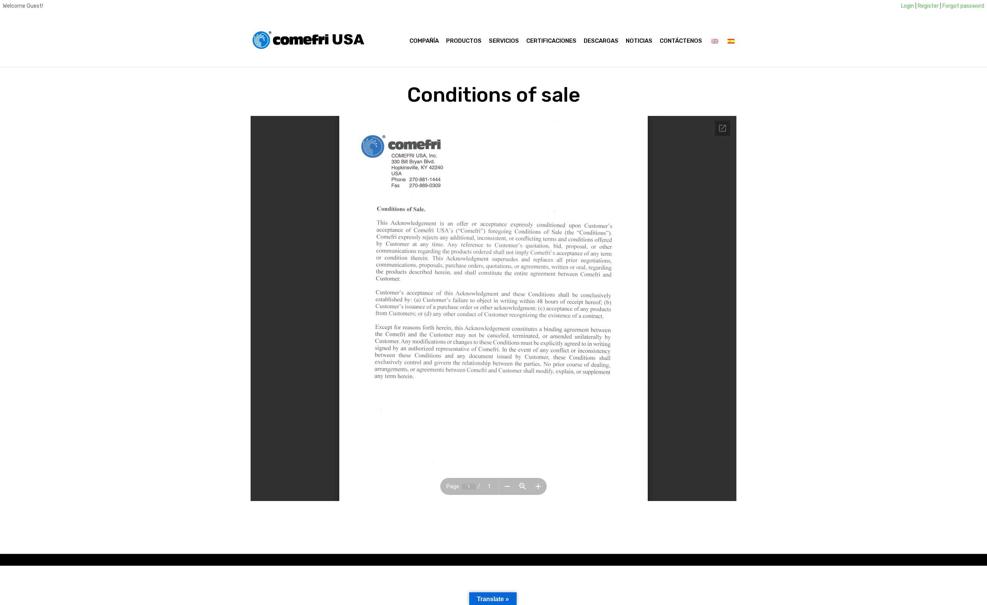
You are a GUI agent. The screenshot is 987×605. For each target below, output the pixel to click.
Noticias (639, 40)
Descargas (601, 40)
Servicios (504, 40)
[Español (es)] (731, 41)
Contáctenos (681, 40)
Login (907, 6)
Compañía (424, 40)
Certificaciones (551, 40)
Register (928, 6)
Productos (464, 40)
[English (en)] (714, 41)
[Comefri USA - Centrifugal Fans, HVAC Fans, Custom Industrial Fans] (308, 41)
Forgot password (963, 6)
